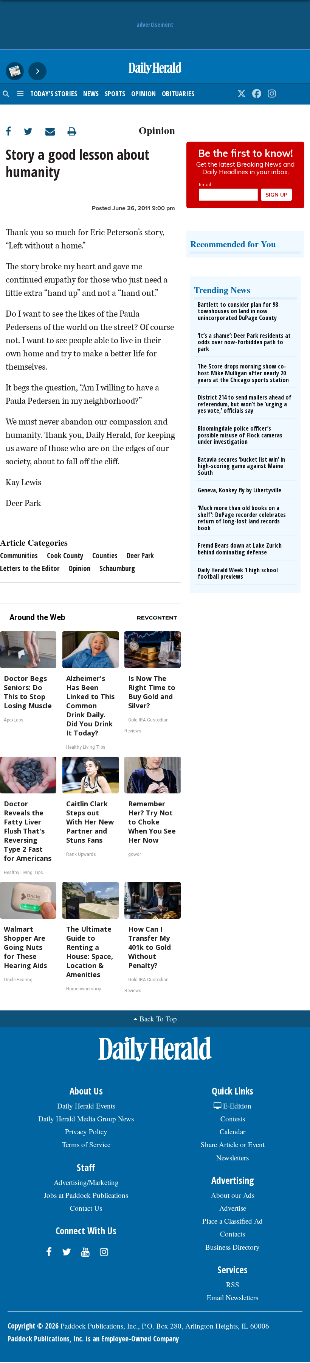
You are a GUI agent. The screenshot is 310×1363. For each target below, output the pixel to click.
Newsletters (232, 1157)
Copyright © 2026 (33, 1326)
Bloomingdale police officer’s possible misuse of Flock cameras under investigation (240, 435)
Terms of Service (86, 1144)
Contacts (232, 1233)
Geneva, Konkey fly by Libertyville (239, 490)
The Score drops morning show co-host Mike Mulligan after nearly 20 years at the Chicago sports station (243, 373)
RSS (232, 1284)
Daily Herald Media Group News (86, 1118)
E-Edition (236, 1105)
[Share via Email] (56, 131)
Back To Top (158, 1018)
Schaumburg (117, 568)
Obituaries (178, 93)
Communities (19, 556)
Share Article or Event (233, 1144)
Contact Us (86, 1208)
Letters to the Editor (29, 568)
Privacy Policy (86, 1131)
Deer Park (140, 556)
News (91, 93)
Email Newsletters (232, 1297)
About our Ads (232, 1195)
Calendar (232, 1131)
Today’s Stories (53, 93)
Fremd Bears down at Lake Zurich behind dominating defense (240, 548)
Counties (105, 556)
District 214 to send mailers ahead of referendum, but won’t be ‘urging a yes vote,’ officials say (244, 404)
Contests (232, 1118)
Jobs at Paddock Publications (86, 1195)
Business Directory (232, 1247)
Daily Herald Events (86, 1105)
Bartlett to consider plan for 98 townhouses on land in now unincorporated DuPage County (238, 311)
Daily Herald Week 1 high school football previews (238, 573)
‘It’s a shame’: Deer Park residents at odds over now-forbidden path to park (244, 342)
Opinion (143, 93)
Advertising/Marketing (86, 1182)
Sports (115, 93)
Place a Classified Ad (232, 1221)
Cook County (65, 556)
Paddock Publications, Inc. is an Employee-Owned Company (93, 1339)
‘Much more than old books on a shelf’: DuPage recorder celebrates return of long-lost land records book (242, 518)
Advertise (232, 1208)
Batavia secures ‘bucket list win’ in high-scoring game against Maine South (241, 466)
